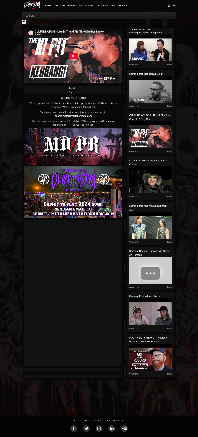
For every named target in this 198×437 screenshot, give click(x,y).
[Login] (169, 5)
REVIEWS (103, 5)
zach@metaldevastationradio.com (73, 115)
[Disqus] (73, 258)
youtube (30, 16)
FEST (114, 5)
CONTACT (90, 5)
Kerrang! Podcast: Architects (144, 296)
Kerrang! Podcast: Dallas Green (146, 73)
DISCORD (124, 5)
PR (80, 5)
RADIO (48, 5)
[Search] (174, 5)
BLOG (57, 5)
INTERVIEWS (70, 5)
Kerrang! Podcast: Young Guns (145, 32)
